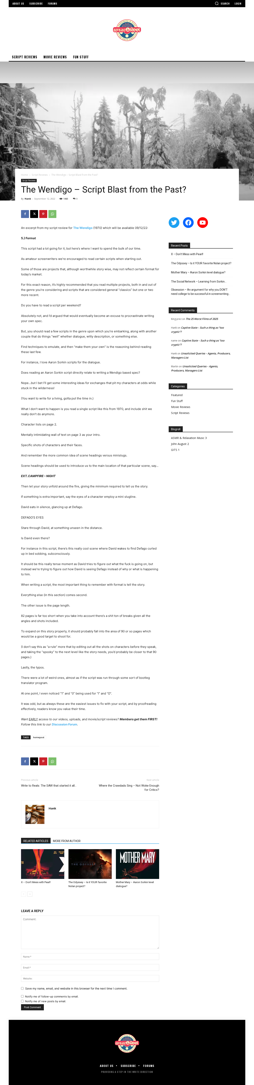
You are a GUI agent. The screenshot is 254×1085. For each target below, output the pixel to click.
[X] (34, 214)
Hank (28, 198)
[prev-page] (23, 894)
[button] (222, 3)
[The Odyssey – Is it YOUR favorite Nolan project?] (90, 864)
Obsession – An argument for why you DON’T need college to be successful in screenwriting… (200, 291)
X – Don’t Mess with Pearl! (36, 882)
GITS (174, 450)
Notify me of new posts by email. (45, 1001)
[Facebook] (25, 214)
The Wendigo (82, 228)
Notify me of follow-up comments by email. (52, 996)
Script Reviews (40, 174)
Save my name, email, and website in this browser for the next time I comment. (76, 988)
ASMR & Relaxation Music (187, 438)
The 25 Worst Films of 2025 (202, 319)
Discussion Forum (64, 724)
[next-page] (29, 894)
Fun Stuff (177, 401)
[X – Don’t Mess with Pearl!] (42, 864)
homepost (38, 737)
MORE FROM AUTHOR (67, 841)
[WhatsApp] (52, 214)
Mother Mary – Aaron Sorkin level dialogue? (198, 272)
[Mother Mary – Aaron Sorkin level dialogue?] (137, 864)
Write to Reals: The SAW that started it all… (48, 785)
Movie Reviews (180, 407)
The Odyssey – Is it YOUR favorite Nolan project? (201, 263)
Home (24, 174)
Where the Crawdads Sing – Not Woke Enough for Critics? (129, 788)
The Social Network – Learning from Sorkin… (198, 281)
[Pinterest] (43, 214)
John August (179, 444)
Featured (177, 395)
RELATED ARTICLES (35, 841)
